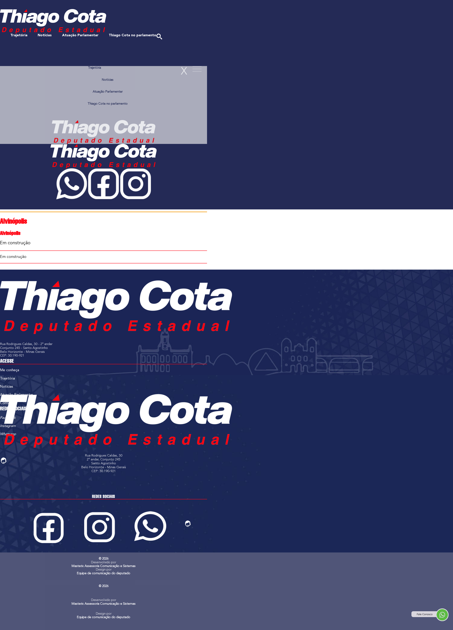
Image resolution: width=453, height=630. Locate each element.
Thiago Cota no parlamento (132, 35)
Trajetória (18, 35)
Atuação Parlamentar (80, 35)
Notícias (45, 35)
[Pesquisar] (159, 36)
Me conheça (9, 370)
